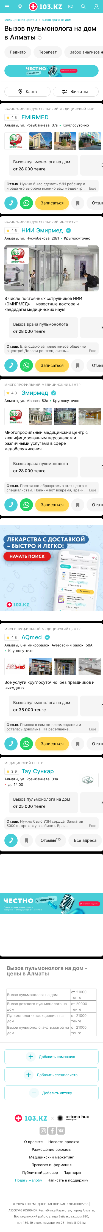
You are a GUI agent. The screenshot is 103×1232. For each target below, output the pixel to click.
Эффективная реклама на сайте (33, 614)
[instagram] (43, 1131)
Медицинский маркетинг (51, 1157)
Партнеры (72, 1172)
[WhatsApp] (26, 202)
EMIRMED (35, 117)
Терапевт (48, 52)
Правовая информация (51, 1165)
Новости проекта (63, 1142)
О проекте (33, 1142)
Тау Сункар (37, 771)
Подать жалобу (28, 1180)
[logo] (46, 6)
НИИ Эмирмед (42, 230)
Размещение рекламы (51, 1149)
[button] (76, 92)
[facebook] (52, 1131)
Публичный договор (40, 1172)
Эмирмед (34, 393)
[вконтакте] (61, 1131)
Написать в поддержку (68, 1180)
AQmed (31, 637)
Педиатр (18, 52)
